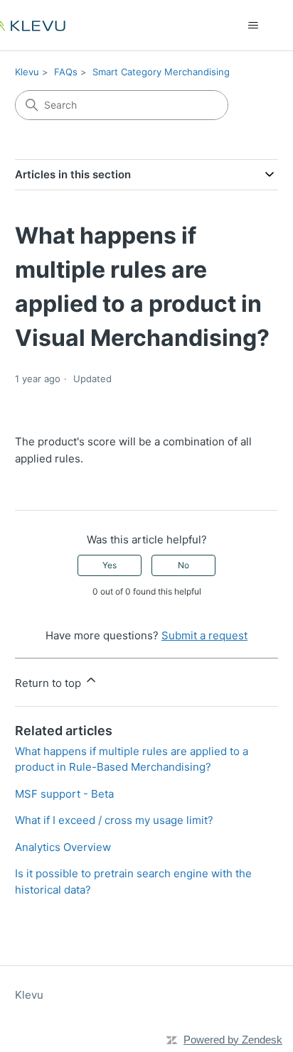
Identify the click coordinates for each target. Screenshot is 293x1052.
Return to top (49, 683)
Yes (109, 565)
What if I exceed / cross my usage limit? (114, 820)
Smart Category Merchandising (161, 71)
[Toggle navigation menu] (253, 25)
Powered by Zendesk (232, 1040)
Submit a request (204, 635)
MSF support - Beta (64, 794)
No (183, 565)
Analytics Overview (63, 847)
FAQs (66, 71)
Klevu (27, 71)
